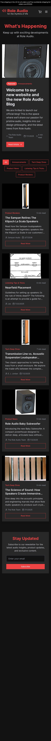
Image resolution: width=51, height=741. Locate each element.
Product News (13, 168)
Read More (25, 243)
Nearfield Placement (18, 287)
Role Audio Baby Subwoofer (22, 423)
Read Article (13, 144)
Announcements (19, 162)
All (6, 162)
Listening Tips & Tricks (34, 168)
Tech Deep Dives (39, 162)
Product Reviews (25, 175)
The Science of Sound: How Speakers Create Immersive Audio (22, 493)
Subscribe (25, 566)
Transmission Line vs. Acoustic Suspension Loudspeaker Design (24, 357)
